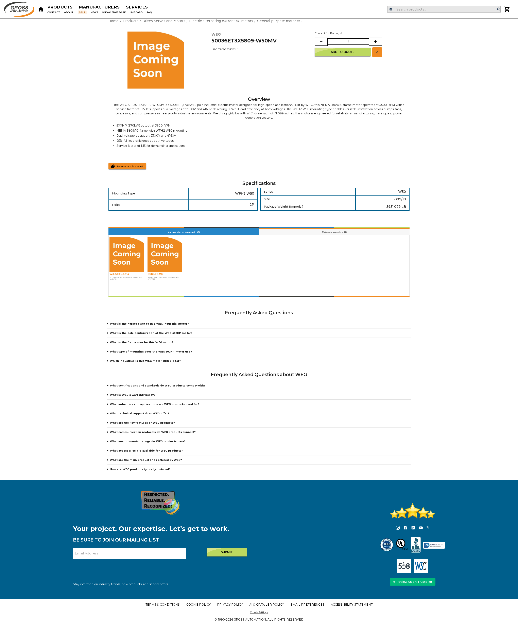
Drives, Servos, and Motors (163, 21)
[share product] (377, 52)
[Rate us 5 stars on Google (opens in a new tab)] (412, 511)
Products (59, 7)
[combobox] (444, 9)
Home (113, 21)
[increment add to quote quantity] (375, 42)
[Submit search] (499, 9)
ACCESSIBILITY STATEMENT (352, 604)
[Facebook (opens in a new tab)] (405, 528)
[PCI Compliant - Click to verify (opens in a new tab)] (434, 545)
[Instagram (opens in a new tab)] (398, 528)
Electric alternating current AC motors (221, 21)
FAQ (149, 12)
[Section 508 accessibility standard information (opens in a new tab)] (404, 566)
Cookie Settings (259, 612)
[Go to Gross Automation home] (41, 9)
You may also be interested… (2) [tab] (184, 232)
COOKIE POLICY (198, 604)
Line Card (136, 12)
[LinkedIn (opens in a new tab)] (413, 528)
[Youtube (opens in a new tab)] (421, 528)
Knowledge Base (114, 12)
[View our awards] (160, 502)
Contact (53, 12)
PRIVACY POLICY (230, 604)
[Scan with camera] (390, 9)
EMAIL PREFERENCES (307, 604)
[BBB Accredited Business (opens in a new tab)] (416, 545)
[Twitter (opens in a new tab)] (428, 528)
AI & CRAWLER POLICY (266, 604)
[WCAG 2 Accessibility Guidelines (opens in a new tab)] (421, 566)
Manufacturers (99, 7)
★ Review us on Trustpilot (412, 582)
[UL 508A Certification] (402, 545)
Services (137, 7)
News (94, 12)
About (69, 12)
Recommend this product (130, 166)
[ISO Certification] (386, 545)
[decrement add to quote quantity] (321, 42)
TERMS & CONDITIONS (162, 604)
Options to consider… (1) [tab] (334, 232)
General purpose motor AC (279, 21)
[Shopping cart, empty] (507, 9)
